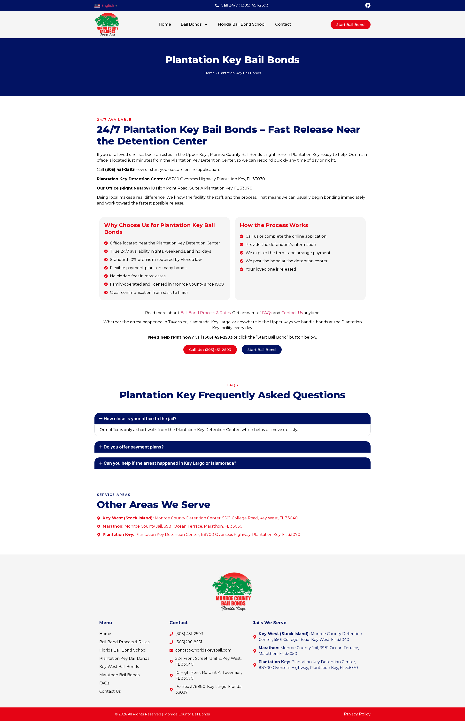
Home (165, 24)
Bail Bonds (191, 24)
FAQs (267, 313)
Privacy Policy (357, 714)
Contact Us (292, 313)
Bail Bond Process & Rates (205, 313)
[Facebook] (368, 5)
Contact (283, 24)
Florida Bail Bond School (241, 24)
